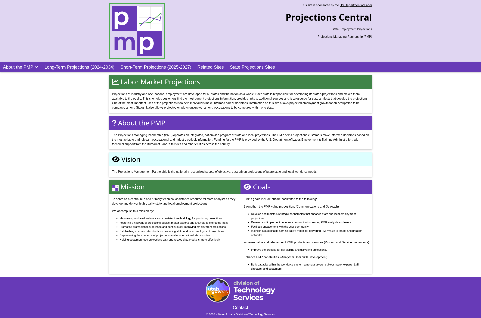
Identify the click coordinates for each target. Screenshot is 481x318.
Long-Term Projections (79, 67)
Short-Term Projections (155, 67)
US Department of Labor (356, 5)
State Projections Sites (252, 67)
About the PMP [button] (19, 67)
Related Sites (210, 67)
